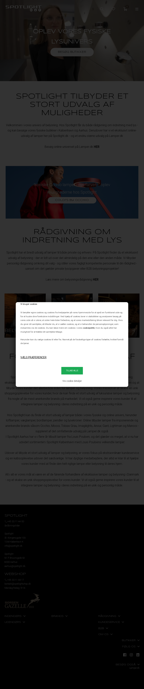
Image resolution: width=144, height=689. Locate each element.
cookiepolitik (89, 328)
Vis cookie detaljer (72, 381)
